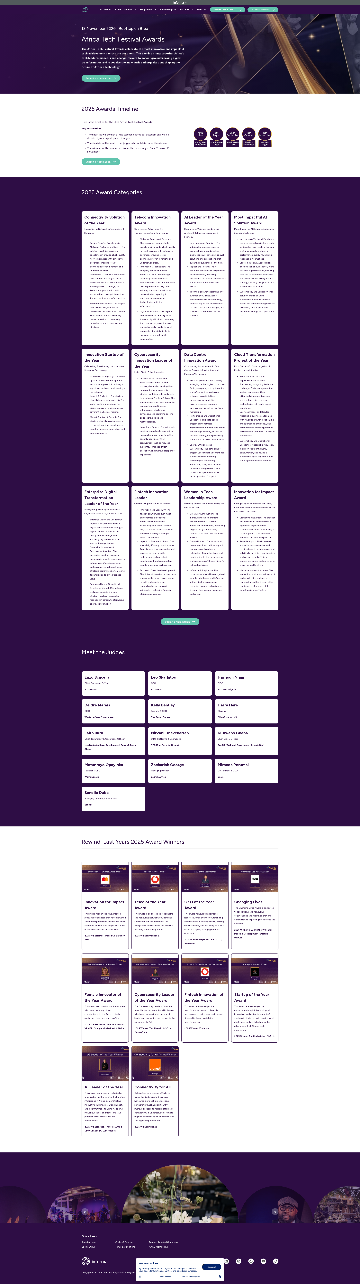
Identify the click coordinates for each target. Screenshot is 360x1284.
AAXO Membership (158, 1246)
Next (275, 1211)
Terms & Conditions (125, 1246)
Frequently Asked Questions (163, 1242)
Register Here (89, 1242)
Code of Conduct (124, 1242)
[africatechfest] (238, 1261)
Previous (85, 1211)
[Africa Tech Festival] (226, 1261)
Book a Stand (88, 1246)
